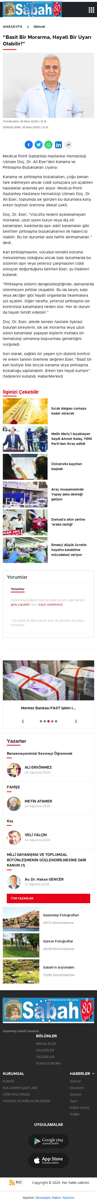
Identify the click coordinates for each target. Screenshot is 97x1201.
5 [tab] (56, 721)
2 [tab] (45, 721)
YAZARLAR (45, 1057)
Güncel (39, 26)
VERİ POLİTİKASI (16, 1094)
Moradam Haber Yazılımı (55, 1197)
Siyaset (75, 1094)
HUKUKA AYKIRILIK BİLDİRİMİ (26, 1101)
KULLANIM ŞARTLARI (20, 1088)
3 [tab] (48, 721)
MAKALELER (46, 1043)
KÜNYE (8, 1081)
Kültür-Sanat (79, 1107)
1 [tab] (41, 721)
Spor (74, 1101)
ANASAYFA (12, 26)
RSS (18, 1182)
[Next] (75, 719)
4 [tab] (52, 721)
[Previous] (22, 719)
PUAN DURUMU (48, 1063)
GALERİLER (45, 1050)
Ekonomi (77, 1088)
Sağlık (74, 1114)
